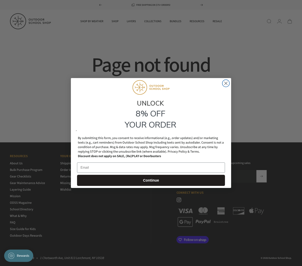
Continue (151, 180)
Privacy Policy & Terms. (184, 151)
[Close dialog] (225, 83)
